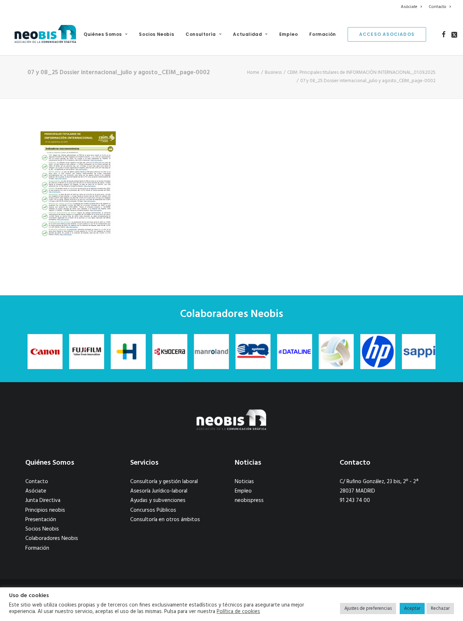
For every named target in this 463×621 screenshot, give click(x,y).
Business (273, 72)
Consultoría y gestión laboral (164, 481)
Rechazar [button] (440, 608)
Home (253, 72)
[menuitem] (412, 7)
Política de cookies (238, 612)
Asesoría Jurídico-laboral (158, 491)
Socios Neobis (156, 34)
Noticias (244, 481)
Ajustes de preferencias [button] (368, 608)
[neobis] (45, 34)
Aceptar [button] (412, 608)
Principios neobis (45, 510)
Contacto (437, 6)
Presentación (40, 519)
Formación (322, 34)
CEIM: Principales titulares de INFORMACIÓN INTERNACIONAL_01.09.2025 (361, 72)
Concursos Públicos (153, 510)
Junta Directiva (42, 500)
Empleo (288, 34)
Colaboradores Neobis (51, 538)
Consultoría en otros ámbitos (165, 519)
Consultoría (201, 34)
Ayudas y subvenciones (158, 500)
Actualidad (247, 34)
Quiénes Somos (103, 34)
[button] (443, 34)
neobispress (249, 500)
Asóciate (409, 6)
